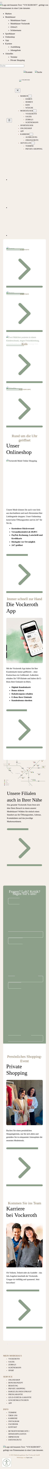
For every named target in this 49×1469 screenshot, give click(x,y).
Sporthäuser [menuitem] (10, 34)
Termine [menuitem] (13, 57)
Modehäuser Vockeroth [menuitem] (20, 24)
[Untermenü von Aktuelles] (33, 143)
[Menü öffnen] (9, 120)
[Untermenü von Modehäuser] (35, 110)
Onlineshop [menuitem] (10, 37)
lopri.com (29, 1457)
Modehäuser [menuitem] (10, 17)
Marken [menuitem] (8, 14)
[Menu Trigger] (1, 2)
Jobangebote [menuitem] (15, 50)
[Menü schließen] (17, 90)
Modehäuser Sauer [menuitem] (18, 20)
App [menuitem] (7, 40)
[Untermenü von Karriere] (31, 134)
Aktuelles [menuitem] (9, 54)
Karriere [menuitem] (8, 44)
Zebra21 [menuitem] (13, 27)
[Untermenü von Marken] (30, 96)
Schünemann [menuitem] (15, 30)
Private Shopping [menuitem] (17, 60)
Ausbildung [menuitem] (15, 47)
